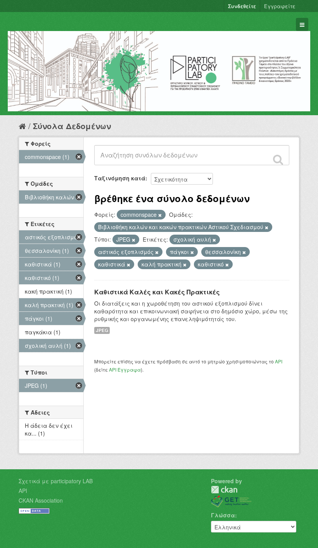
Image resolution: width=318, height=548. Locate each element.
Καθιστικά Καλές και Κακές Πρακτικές (157, 291)
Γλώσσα (223, 515)
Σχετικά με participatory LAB (56, 481)
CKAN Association (41, 500)
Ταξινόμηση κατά (119, 178)
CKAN (224, 490)
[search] (278, 159)
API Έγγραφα (125, 369)
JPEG (102, 330)
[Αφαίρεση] (160, 215)
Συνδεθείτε (242, 6)
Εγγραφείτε (280, 6)
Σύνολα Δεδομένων (72, 125)
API (278, 361)
